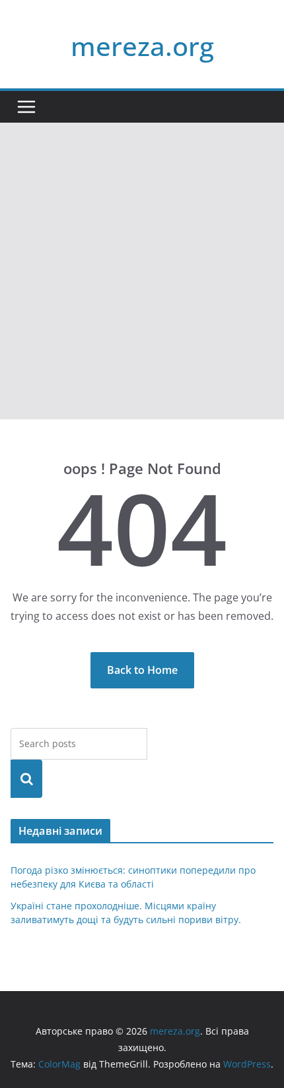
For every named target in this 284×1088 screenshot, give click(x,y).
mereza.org (142, 46)
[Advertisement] (142, 271)
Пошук (26, 778)
